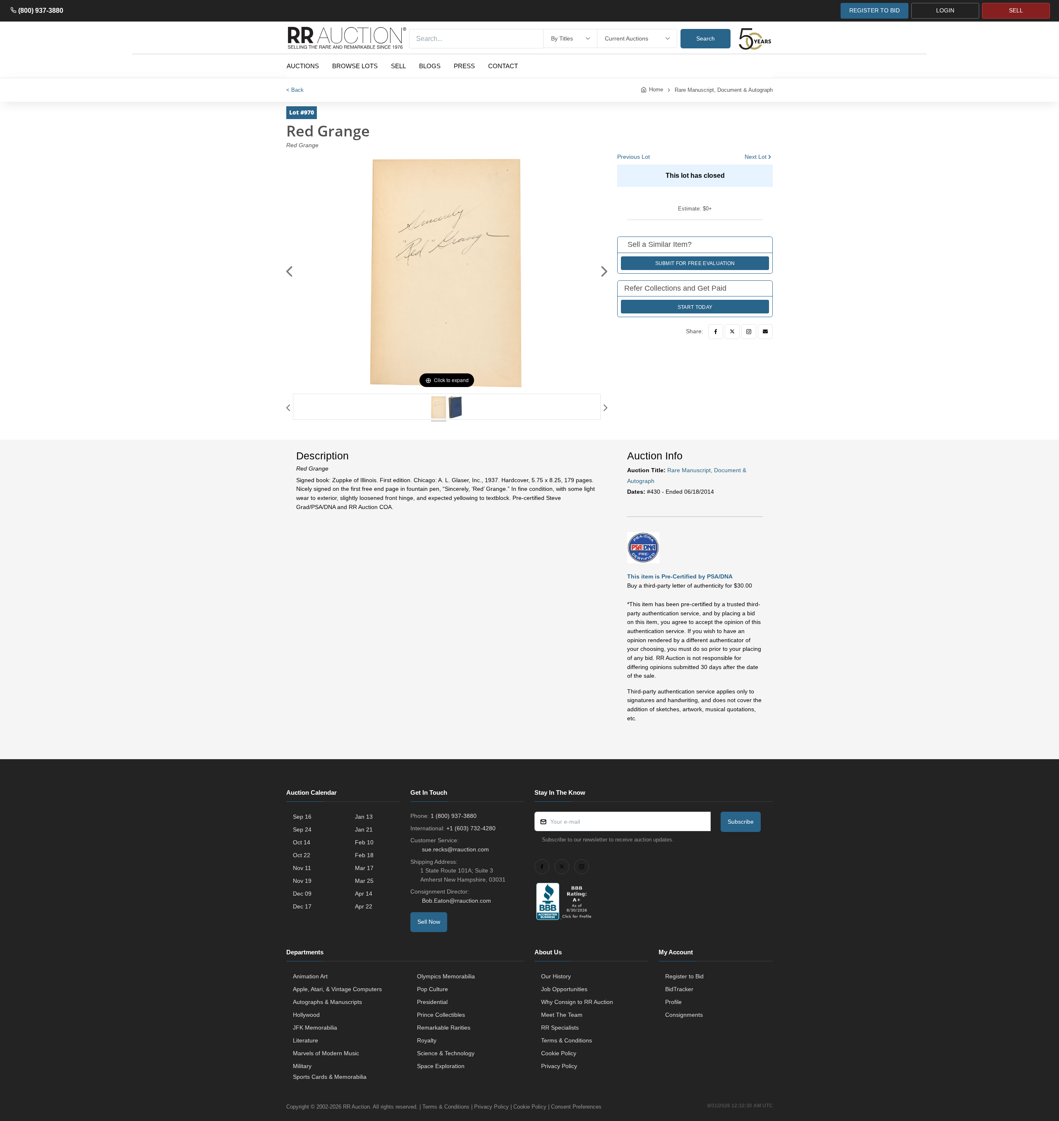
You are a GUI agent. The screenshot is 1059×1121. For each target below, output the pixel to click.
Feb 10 (364, 842)
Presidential (432, 1002)
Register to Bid (684, 976)
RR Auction (356, 1107)
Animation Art (310, 976)
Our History (556, 976)
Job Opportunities (564, 989)
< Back (295, 90)
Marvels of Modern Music (326, 1053)
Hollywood (306, 1014)
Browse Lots (355, 65)
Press (464, 65)
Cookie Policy (558, 1053)
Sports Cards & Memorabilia (330, 1076)
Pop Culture (432, 989)
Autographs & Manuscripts (327, 1002)
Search (705, 38)
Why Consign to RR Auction (577, 1002)
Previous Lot (633, 156)
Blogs (430, 65)
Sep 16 (302, 816)
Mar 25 (364, 880)
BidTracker (679, 989)
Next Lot (756, 156)
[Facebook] (715, 331)
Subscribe (741, 821)
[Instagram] (748, 331)
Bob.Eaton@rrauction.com (456, 900)
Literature (305, 1040)
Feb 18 (364, 855)
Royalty (426, 1040)
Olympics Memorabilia (446, 976)
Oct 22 (301, 855)
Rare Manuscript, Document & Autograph (724, 90)
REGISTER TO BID (874, 10)
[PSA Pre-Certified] (643, 547)
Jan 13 (364, 816)
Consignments (684, 1014)
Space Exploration (441, 1066)
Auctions (303, 65)
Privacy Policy (559, 1066)
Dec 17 (302, 906)
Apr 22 (363, 906)
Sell (398, 65)
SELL (1016, 10)
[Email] (765, 331)
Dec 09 (302, 893)
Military (302, 1066)
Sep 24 (302, 829)
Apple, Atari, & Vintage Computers (337, 989)
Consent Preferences (576, 1107)
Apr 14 (363, 893)
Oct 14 (301, 842)
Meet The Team (561, 1014)
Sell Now (428, 921)
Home (656, 89)
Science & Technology (445, 1053)
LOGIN (945, 10)
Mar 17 (364, 868)
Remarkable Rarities (443, 1027)
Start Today (695, 307)
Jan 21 (364, 829)
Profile (673, 1002)
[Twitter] (732, 331)
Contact (503, 65)
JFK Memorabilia (315, 1027)
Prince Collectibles (441, 1014)
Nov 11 (302, 868)
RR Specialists (560, 1027)
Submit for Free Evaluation (695, 263)
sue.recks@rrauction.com (455, 849)
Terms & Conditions (566, 1040)
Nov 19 (302, 880)
